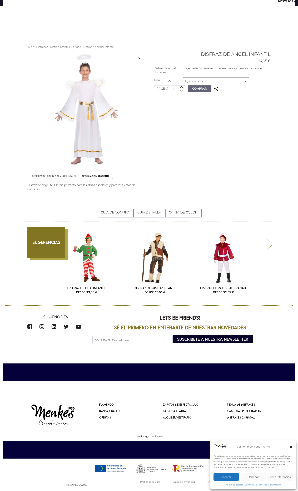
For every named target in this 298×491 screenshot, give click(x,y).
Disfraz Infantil (59, 46)
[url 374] (54, 326)
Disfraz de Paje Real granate (223, 288)
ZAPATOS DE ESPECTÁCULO (180, 404)
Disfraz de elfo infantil (86, 288)
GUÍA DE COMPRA (115, 212)
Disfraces (42, 46)
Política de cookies (234, 485)
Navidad (76, 46)
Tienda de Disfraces (241, 404)
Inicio (30, 46)
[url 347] (216, 89)
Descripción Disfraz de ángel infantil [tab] (54, 176)
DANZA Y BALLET (110, 411)
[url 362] (86, 258)
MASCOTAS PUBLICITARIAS (244, 411)
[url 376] (78, 326)
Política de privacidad (183, 482)
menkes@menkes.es (149, 436)
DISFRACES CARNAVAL (241, 417)
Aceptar (226, 477)
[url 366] (223, 258)
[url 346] (85, 109)
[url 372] (29, 326)
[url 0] (220, 447)
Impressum (275, 485)
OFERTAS (105, 417)
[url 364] (155, 258)
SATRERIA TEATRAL (175, 411)
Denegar (253, 477)
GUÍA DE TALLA (149, 212)
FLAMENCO (106, 404)
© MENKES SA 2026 (76, 485)
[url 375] (66, 326)
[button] (291, 447)
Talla (157, 80)
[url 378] (53, 415)
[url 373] (41, 326)
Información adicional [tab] (96, 176)
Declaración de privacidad (257, 485)
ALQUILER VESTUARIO (177, 417)
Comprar (199, 88)
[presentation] (266, 243)
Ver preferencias (280, 477)
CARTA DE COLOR (183, 212)
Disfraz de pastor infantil (155, 288)
